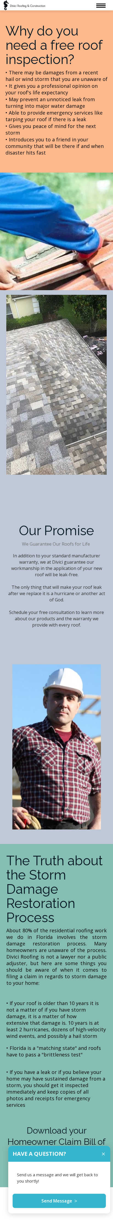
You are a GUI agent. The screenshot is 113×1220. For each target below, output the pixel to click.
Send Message (59, 1201)
